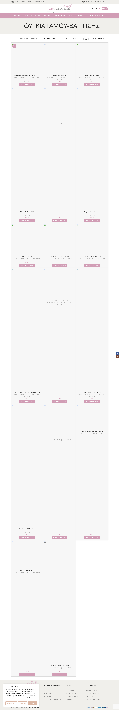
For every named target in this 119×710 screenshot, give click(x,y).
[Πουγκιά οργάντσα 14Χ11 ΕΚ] (27, 555)
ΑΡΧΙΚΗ (68, 688)
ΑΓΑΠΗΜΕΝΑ (70, 699)
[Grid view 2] (83, 39)
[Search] (92, 8)
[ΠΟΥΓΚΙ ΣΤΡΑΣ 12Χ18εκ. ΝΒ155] (27, 466)
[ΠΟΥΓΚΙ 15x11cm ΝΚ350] (27, 149)
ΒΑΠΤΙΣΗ (47, 688)
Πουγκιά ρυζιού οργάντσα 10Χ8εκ (59, 665)
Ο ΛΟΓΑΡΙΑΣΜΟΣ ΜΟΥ (73, 696)
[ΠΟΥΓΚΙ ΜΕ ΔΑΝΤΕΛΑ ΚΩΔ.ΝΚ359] (92, 239)
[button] (27, 84)
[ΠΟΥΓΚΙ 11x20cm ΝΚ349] (59, 58)
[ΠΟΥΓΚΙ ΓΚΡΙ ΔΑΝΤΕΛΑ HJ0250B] (59, 103)
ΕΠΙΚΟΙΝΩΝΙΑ (70, 690)
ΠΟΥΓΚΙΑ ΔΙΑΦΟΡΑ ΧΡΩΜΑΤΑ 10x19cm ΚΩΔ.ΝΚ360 (59, 437)
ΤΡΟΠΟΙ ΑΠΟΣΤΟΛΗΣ (92, 690)
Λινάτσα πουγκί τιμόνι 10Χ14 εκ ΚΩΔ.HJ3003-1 (27, 75)
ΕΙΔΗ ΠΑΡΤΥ (48, 693)
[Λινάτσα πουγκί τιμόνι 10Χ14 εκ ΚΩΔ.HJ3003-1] (27, 58)
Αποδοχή (32, 703)
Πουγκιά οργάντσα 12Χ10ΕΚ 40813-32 (92, 431)
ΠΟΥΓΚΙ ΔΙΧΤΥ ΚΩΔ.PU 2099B (27, 256)
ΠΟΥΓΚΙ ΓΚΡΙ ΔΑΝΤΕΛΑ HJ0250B (59, 120)
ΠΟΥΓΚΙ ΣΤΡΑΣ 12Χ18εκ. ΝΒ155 (27, 528)
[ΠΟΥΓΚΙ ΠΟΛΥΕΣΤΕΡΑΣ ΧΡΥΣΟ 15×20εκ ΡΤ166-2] (27, 330)
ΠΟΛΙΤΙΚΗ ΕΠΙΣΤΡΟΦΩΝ (93, 699)
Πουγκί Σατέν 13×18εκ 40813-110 (92, 392)
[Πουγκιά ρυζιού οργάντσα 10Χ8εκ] (59, 602)
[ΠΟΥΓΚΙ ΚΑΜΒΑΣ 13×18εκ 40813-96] (59, 239)
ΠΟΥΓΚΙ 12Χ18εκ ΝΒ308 (92, 75)
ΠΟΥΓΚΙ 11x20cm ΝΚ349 (59, 75)
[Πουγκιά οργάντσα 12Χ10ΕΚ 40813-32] (92, 417)
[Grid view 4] (88, 39)
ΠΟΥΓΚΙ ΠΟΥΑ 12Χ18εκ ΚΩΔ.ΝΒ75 (59, 300)
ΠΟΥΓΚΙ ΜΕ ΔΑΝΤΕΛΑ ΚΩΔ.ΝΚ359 (92, 256)
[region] (21, 695)
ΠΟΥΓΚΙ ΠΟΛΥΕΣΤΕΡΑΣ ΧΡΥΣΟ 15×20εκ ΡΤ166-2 (27, 392)
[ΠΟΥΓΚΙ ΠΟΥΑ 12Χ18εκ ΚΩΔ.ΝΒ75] (59, 284)
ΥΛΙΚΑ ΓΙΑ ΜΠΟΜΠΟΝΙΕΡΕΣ (29, 38)
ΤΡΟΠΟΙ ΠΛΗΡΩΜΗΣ (92, 688)
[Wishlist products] (94, 8)
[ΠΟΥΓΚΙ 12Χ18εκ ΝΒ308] (92, 58)
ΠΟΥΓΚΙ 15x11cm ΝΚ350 (27, 212)
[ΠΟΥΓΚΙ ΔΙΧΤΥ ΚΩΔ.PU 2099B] (27, 239)
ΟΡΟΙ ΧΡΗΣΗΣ (90, 696)
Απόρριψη (23, 703)
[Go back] (17, 26)
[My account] (97, 8)
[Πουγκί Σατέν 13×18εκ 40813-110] (92, 330)
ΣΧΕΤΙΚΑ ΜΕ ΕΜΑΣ (71, 693)
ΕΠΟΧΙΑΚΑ (47, 696)
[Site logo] (59, 8)
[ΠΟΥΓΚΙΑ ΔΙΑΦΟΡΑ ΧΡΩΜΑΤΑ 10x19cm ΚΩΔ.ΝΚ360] (59, 420)
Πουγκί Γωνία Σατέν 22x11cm (92, 212)
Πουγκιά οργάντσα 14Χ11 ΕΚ (27, 570)
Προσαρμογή (11, 703)
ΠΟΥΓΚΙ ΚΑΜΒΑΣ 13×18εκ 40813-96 (59, 256)
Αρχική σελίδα (15, 38)
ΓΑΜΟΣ (46, 690)
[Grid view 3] (86, 39)
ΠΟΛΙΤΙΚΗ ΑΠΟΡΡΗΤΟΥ (93, 693)
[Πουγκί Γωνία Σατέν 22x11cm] (92, 149)
